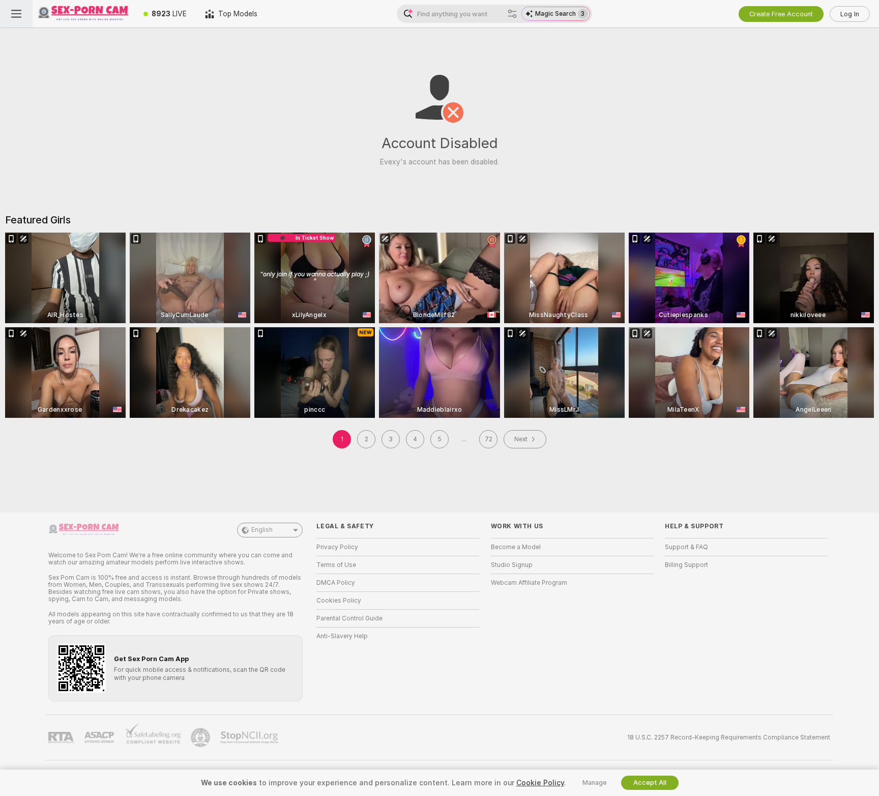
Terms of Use (336, 564)
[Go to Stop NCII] (250, 737)
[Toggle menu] (16, 13)
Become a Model (516, 547)
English (262, 529)
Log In (849, 14)
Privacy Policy (337, 547)
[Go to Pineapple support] (201, 737)
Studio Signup (512, 564)
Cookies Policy (338, 600)
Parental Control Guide (349, 618)
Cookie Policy (540, 783)
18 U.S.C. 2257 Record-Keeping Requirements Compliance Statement (728, 737)
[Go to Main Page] (83, 13)
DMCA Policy (335, 582)
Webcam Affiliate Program (529, 582)
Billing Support (686, 564)
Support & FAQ (686, 547)
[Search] (512, 14)
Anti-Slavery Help (342, 636)
